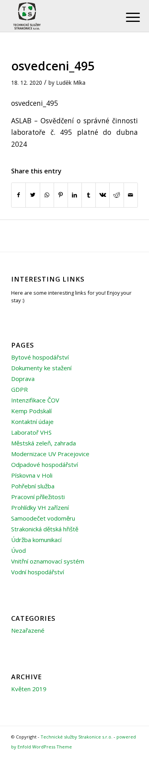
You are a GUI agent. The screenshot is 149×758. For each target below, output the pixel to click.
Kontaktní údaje (32, 422)
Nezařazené (28, 630)
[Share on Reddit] (116, 195)
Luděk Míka (70, 82)
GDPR (19, 389)
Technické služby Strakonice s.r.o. (76, 737)
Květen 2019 (28, 689)
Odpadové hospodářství (44, 464)
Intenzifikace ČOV (35, 400)
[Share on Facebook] (18, 195)
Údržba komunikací (36, 540)
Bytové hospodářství (40, 357)
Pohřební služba (32, 486)
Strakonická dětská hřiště (44, 529)
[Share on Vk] (102, 195)
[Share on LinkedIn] (74, 195)
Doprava (23, 379)
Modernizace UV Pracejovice (50, 454)
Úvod (18, 550)
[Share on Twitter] (32, 195)
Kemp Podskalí (31, 411)
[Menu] (126, 17)
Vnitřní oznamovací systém (47, 561)
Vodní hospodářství (37, 572)
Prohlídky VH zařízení (40, 507)
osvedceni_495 (53, 66)
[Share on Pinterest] (61, 195)
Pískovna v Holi (31, 475)
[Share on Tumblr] (88, 195)
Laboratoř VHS (31, 432)
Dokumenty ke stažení (41, 368)
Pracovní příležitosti (38, 497)
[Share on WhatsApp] (47, 195)
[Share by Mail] (130, 195)
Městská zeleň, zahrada (43, 443)
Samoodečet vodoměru (43, 518)
